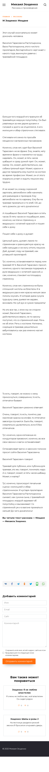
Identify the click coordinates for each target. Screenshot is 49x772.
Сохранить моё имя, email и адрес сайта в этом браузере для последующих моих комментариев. (25, 652)
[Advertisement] (24, 87)
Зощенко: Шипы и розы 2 (24, 719)
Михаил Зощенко (24, 4)
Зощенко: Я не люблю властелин (24, 691)
